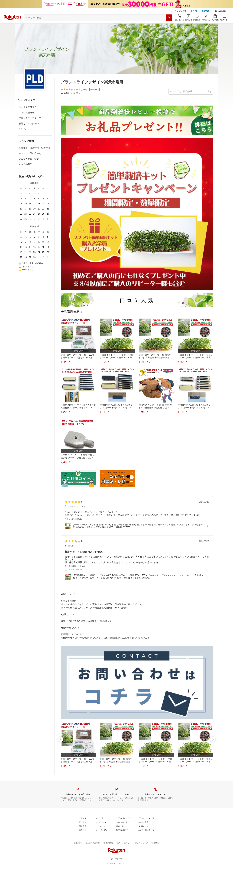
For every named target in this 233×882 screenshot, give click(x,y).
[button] (222, 11)
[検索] (169, 17)
